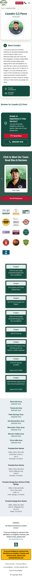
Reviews (3, 8)
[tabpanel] (16, 178)
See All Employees (16, 198)
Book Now (18, 136)
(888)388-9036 (17, 142)
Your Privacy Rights (15, 570)
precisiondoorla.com (16, 539)
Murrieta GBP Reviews (16, 544)
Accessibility (7, 567)
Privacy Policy (21, 564)
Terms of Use (9, 564)
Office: (16, 452)
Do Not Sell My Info (20, 567)
